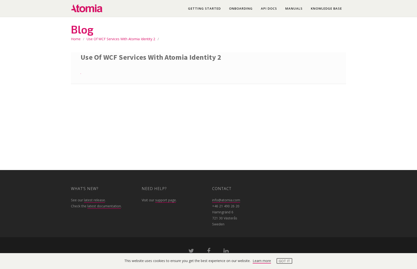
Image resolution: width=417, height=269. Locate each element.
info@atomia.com (226, 200)
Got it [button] (284, 261)
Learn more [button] (262, 260)
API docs (269, 8)
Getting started (204, 8)
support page (165, 200)
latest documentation (104, 206)
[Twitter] (191, 251)
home (76, 39)
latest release (94, 200)
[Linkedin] (226, 251)
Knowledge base (326, 8)
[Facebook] (208, 251)
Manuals (294, 8)
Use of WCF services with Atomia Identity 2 (121, 39)
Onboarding (241, 8)
